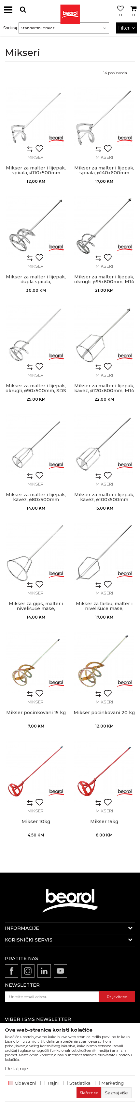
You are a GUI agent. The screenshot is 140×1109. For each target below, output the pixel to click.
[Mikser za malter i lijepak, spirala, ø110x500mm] (36, 117)
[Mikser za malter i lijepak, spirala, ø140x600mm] (104, 117)
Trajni (53, 1083)
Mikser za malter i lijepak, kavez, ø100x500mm (104, 497)
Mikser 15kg (104, 821)
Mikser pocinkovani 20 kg (104, 712)
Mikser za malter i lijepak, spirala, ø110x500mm (36, 170)
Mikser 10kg (35, 821)
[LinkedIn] (44, 971)
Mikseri (36, 157)
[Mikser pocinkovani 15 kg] (36, 662)
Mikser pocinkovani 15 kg (36, 712)
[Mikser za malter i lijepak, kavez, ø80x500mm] (36, 444)
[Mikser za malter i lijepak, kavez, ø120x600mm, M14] (104, 335)
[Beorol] (56, 138)
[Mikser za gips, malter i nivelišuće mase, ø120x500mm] (36, 553)
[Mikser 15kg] (104, 771)
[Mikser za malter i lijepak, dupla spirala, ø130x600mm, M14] (36, 226)
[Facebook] (11, 971)
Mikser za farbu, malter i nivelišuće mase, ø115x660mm (104, 608)
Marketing (112, 1083)
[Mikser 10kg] (36, 771)
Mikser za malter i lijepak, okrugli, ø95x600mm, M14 (104, 279)
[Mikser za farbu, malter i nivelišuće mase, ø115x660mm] (104, 553)
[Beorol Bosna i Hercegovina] (70, 10)
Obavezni (25, 1083)
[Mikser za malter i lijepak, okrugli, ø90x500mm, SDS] (36, 335)
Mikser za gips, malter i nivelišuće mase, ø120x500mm (36, 608)
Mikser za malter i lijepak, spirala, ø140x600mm (104, 170)
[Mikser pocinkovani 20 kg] (104, 662)
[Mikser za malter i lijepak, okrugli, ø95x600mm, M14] (104, 226)
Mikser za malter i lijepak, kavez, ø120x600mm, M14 (104, 388)
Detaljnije (16, 1068)
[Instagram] (27, 971)
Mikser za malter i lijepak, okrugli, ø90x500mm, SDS (36, 388)
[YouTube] (60, 971)
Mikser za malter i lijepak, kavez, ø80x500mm (36, 497)
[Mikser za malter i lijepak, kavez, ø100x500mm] (104, 444)
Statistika (80, 1083)
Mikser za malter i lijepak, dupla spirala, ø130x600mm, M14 (36, 281)
